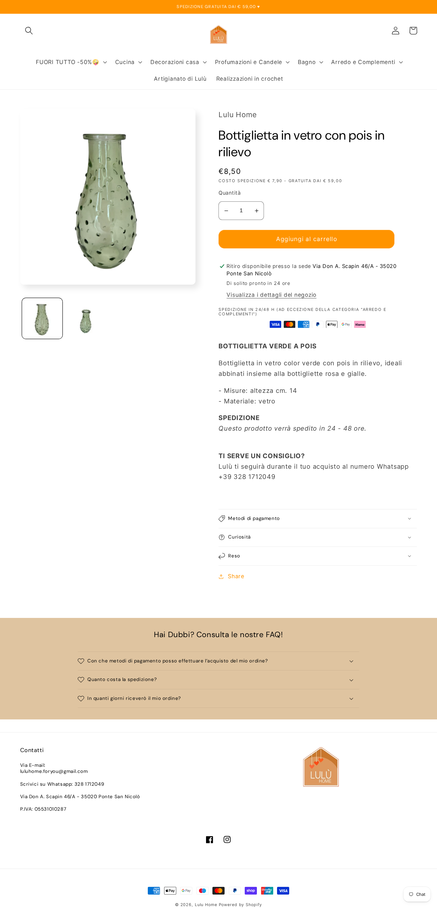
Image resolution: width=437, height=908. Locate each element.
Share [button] (236, 576)
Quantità (230, 193)
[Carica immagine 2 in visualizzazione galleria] (87, 318)
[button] (29, 30)
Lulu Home (206, 904)
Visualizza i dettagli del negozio (271, 294)
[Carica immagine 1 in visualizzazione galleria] (42, 318)
